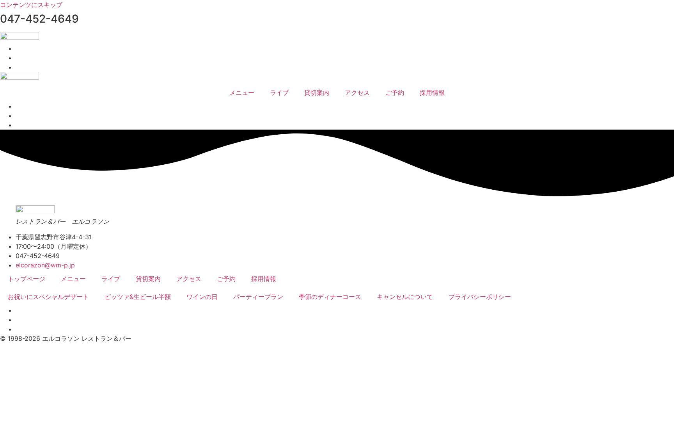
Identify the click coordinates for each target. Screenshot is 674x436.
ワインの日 (202, 297)
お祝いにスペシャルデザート (48, 297)
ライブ (279, 92)
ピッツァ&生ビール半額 (138, 297)
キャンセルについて (405, 297)
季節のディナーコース (330, 297)
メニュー (241, 92)
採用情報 (432, 92)
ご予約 (394, 92)
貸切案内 (316, 92)
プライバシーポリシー (480, 297)
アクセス (357, 92)
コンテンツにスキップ (31, 5)
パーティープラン (258, 297)
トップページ (26, 279)
